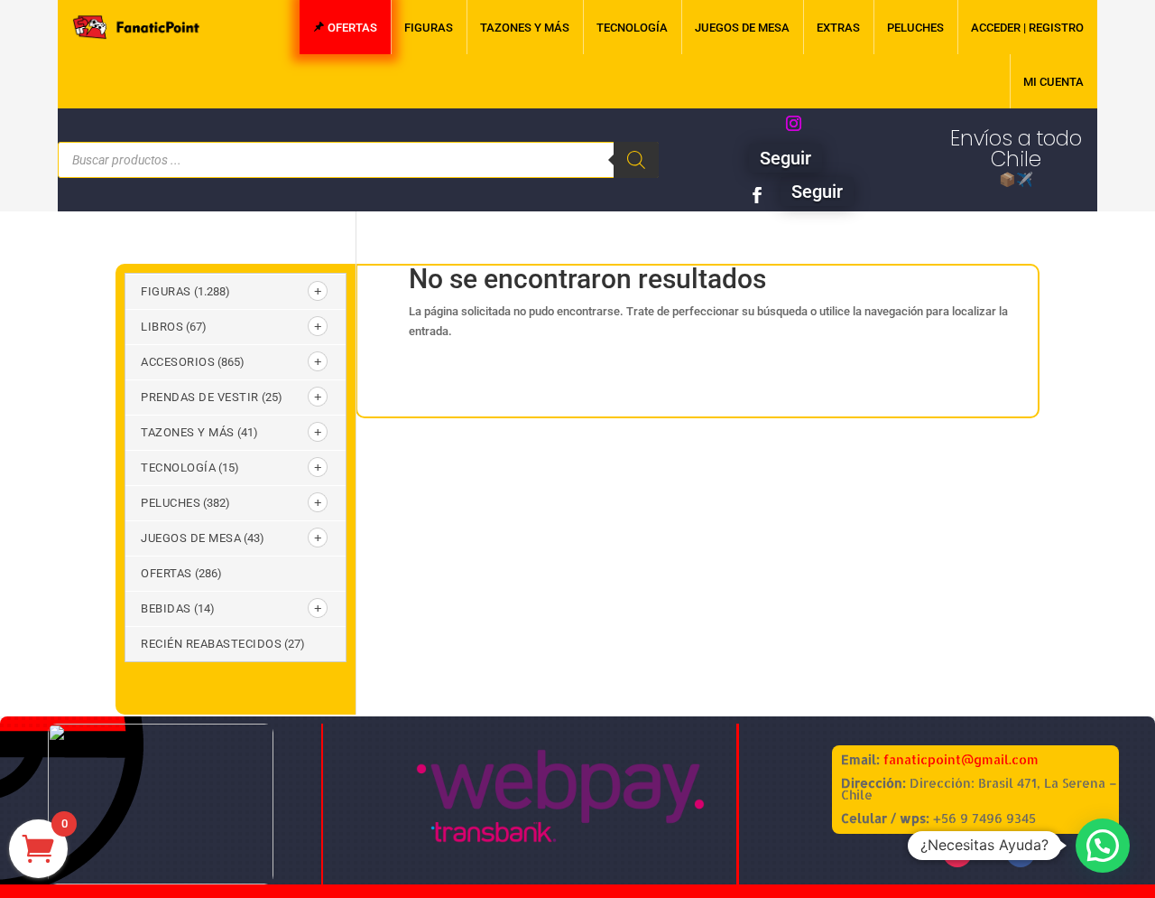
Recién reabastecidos (211, 643)
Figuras (166, 291)
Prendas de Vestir (200, 397)
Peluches (170, 503)
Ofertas (166, 573)
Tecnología (178, 467)
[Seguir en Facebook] (757, 195)
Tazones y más (188, 432)
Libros (162, 326)
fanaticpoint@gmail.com (961, 759)
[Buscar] (636, 160)
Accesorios (178, 362)
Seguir (785, 158)
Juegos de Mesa (191, 538)
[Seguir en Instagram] (793, 123)
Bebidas (166, 608)
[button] (1103, 845)
